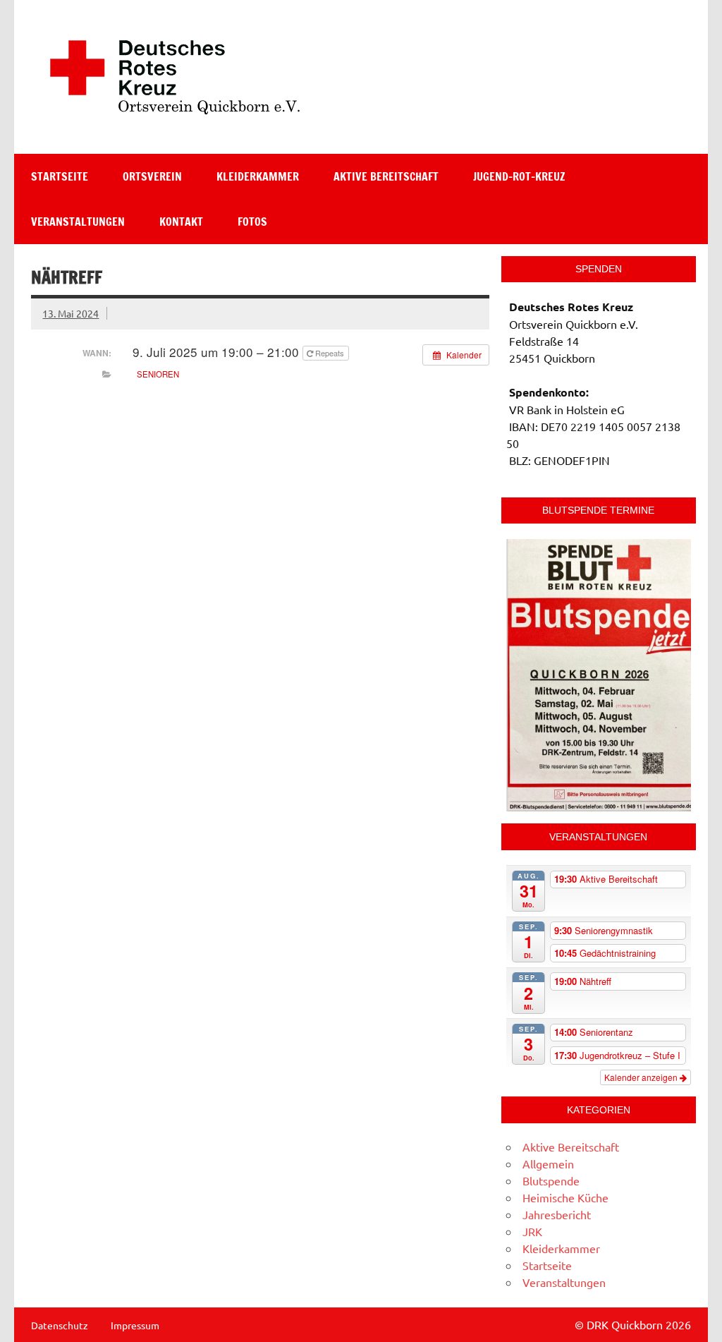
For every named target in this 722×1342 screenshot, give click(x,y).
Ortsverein (152, 176)
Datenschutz (59, 1325)
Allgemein (548, 1163)
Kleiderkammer (257, 176)
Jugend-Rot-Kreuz (519, 176)
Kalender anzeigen (642, 1077)
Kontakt (181, 221)
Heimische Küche (565, 1197)
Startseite (59, 176)
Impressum (135, 1325)
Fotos (252, 221)
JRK (532, 1231)
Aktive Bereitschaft (386, 176)
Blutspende (551, 1180)
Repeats (329, 352)
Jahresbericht (556, 1214)
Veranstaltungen (78, 221)
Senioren (158, 374)
